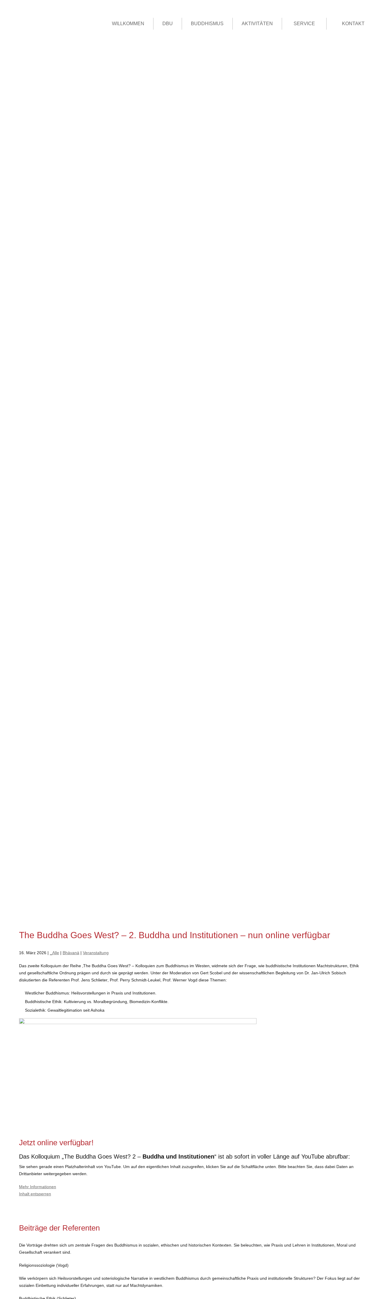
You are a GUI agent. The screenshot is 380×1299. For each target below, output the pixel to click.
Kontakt (353, 23)
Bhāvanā (71, 952)
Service (304, 23)
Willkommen (128, 23)
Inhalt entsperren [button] (35, 1193)
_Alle (54, 952)
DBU (167, 23)
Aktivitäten (257, 23)
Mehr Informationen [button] (37, 1186)
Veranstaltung (96, 952)
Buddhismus (207, 23)
